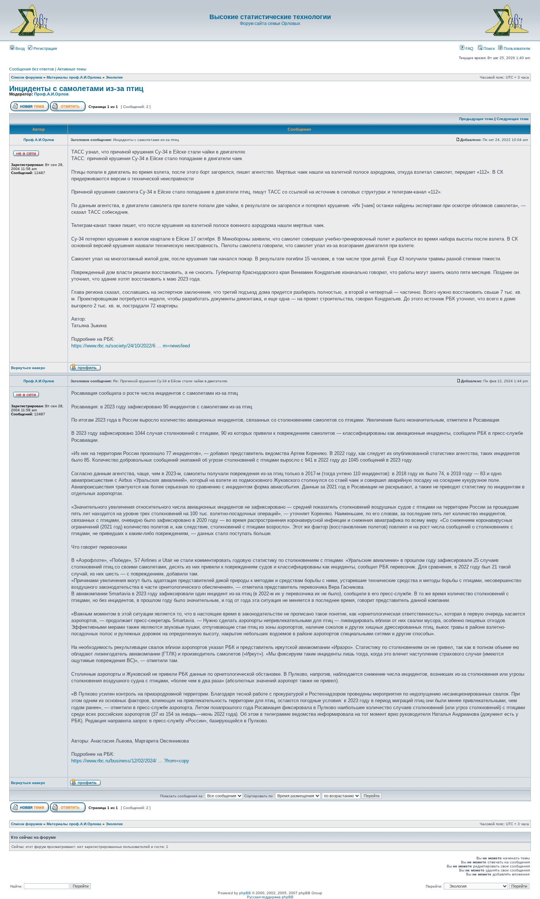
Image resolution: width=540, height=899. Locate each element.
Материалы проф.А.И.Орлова (74, 77)
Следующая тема (513, 119)
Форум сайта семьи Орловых (270, 23)
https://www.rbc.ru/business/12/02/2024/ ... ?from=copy (130, 760)
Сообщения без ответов (31, 69)
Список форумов (26, 77)
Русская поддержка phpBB (270, 897)
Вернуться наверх (28, 368)
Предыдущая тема (476, 119)
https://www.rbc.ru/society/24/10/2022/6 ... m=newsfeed (130, 346)
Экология (114, 77)
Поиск (488, 48)
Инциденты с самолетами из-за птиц (76, 88)
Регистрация (44, 48)
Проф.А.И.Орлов (51, 94)
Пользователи (516, 48)
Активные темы (71, 69)
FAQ (469, 48)
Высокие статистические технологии (270, 17)
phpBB (245, 893)
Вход (19, 48)
